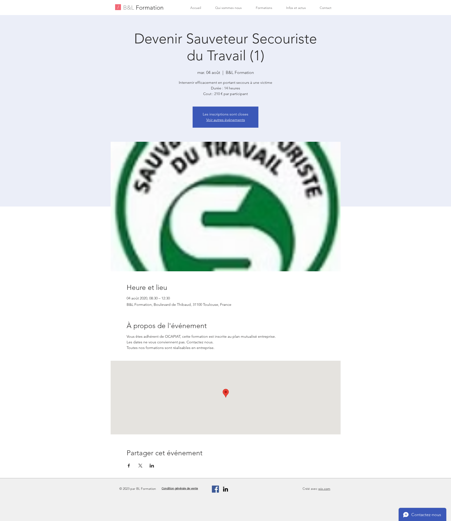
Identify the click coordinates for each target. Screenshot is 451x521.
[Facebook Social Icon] (215, 489)
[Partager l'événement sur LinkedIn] (152, 465)
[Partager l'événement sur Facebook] (129, 465)
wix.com (324, 489)
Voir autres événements (225, 120)
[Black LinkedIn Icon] (225, 489)
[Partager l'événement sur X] (140, 465)
